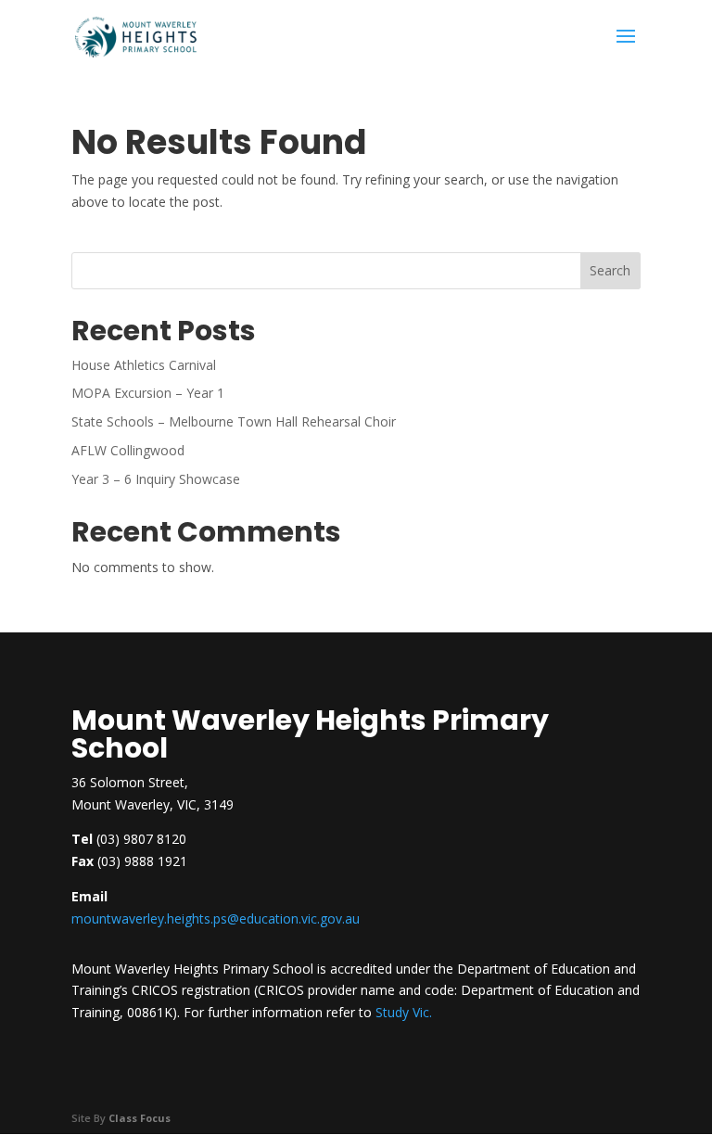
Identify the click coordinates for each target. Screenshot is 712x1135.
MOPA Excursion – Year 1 (147, 393)
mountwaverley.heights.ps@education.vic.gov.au (215, 918)
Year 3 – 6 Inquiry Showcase (155, 479)
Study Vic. (403, 1012)
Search (610, 270)
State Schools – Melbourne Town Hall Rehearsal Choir (233, 421)
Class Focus (139, 1118)
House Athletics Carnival (143, 365)
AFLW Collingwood (127, 450)
